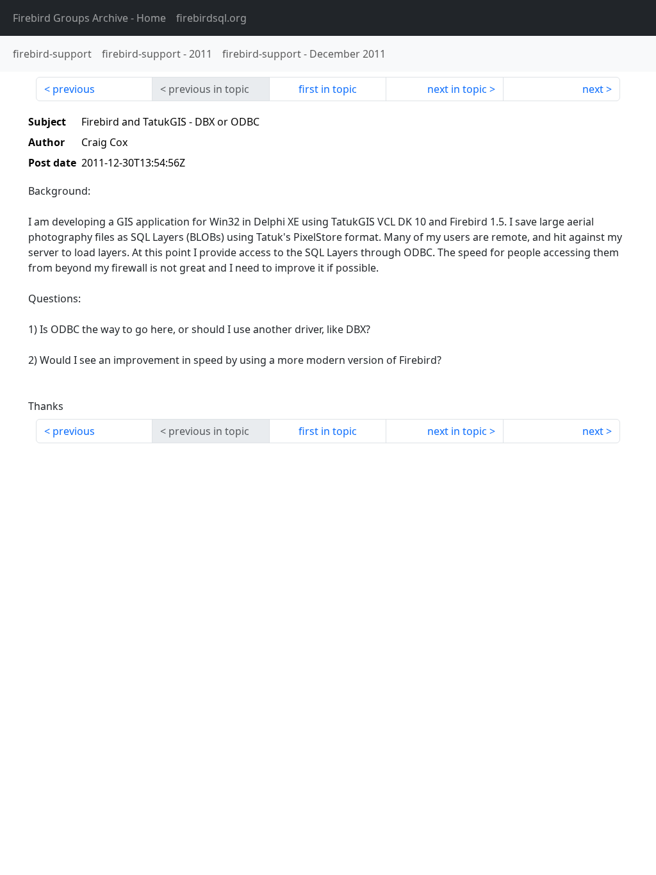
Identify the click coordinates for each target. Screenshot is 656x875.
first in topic (328, 89)
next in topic (457, 89)
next (592, 89)
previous (74, 89)
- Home (89, 18)
